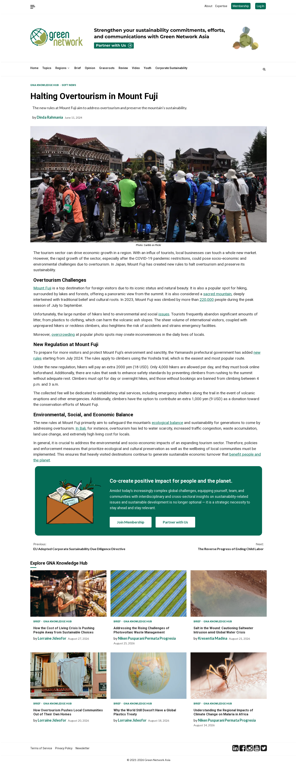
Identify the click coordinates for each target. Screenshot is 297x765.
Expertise (221, 6)
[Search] (264, 69)
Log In (260, 6)
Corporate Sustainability (171, 68)
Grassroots (107, 68)
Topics (46, 68)
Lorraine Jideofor (52, 638)
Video (136, 68)
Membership (241, 6)
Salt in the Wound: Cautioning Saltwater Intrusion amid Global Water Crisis (229, 593)
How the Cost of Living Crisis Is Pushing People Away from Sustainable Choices (68, 593)
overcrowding (63, 334)
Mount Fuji (42, 288)
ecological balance (167, 422)
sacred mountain (217, 294)
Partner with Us (175, 522)
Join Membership (130, 522)
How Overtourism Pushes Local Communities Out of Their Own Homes (68, 675)
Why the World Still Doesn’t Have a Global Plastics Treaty (149, 675)
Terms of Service (41, 748)
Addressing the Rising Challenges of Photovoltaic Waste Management (149, 593)
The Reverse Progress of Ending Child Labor (231, 546)
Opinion (90, 68)
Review (123, 68)
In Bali (81, 428)
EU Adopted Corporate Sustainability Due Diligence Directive (79, 546)
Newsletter (83, 748)
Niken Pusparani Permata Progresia (147, 638)
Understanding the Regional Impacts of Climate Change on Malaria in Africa (229, 675)
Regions (60, 68)
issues (163, 314)
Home (34, 68)
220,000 (207, 299)
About (208, 6)
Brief (77, 68)
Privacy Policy (64, 748)
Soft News (69, 85)
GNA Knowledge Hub (44, 85)
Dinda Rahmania (50, 117)
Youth (147, 68)
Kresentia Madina (212, 638)
